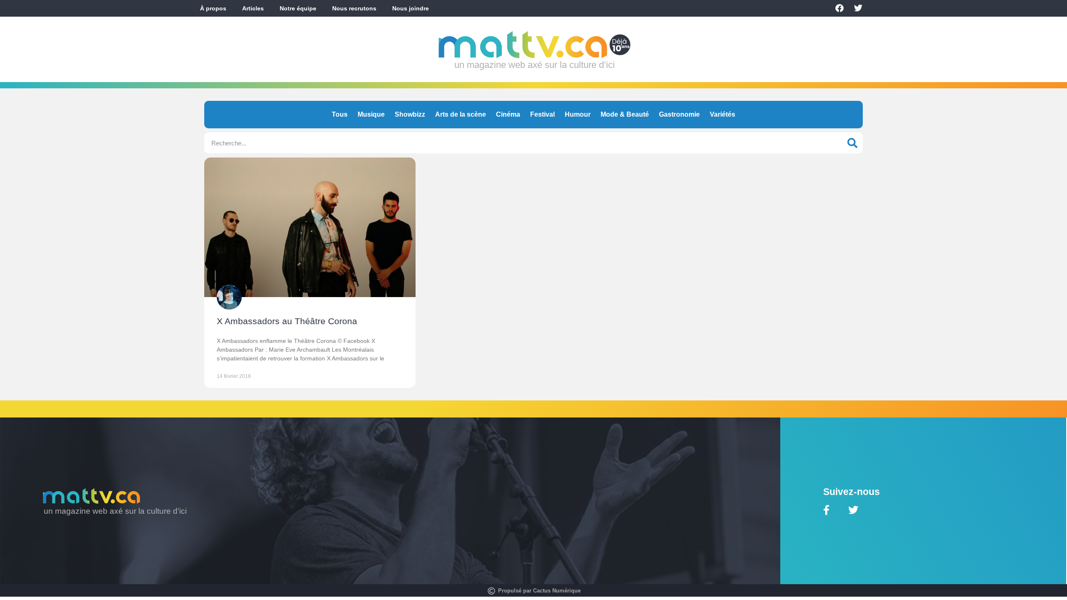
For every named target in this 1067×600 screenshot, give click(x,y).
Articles (253, 8)
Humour (578, 114)
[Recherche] (852, 142)
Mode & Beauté (625, 114)
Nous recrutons (354, 8)
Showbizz (410, 114)
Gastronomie (679, 114)
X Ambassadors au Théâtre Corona (287, 321)
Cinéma (508, 114)
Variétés (722, 114)
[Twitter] (858, 8)
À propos (213, 8)
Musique (371, 114)
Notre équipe (298, 8)
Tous (340, 114)
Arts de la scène (460, 114)
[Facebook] (839, 8)
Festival (542, 114)
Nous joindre (410, 8)
